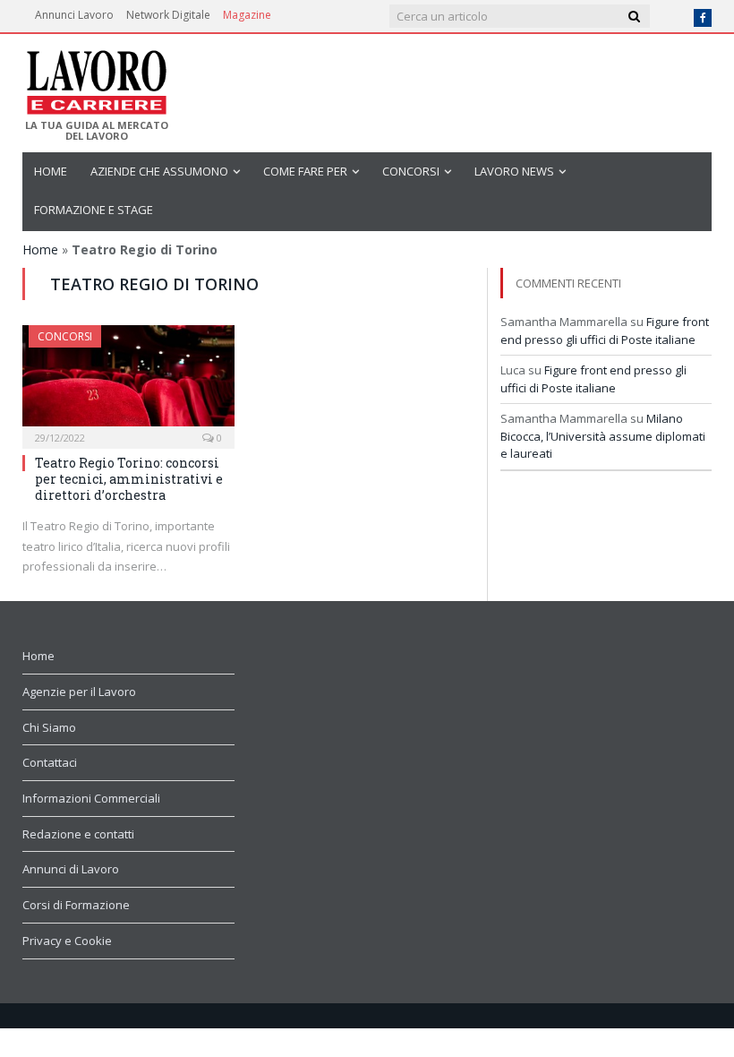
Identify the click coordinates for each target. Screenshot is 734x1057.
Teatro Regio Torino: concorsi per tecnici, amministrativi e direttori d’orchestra (129, 478)
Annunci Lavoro (74, 14)
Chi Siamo (49, 727)
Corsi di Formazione (76, 905)
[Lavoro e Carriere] (95, 77)
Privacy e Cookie (67, 940)
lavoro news (514, 171)
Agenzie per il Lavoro (79, 691)
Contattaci (49, 762)
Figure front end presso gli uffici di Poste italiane (604, 331)
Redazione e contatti (78, 834)
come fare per (305, 171)
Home (50, 171)
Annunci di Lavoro (70, 869)
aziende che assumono (159, 171)
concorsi (411, 171)
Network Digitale (168, 14)
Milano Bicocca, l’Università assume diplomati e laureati (602, 435)
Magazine (247, 14)
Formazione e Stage (93, 210)
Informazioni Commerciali (91, 798)
